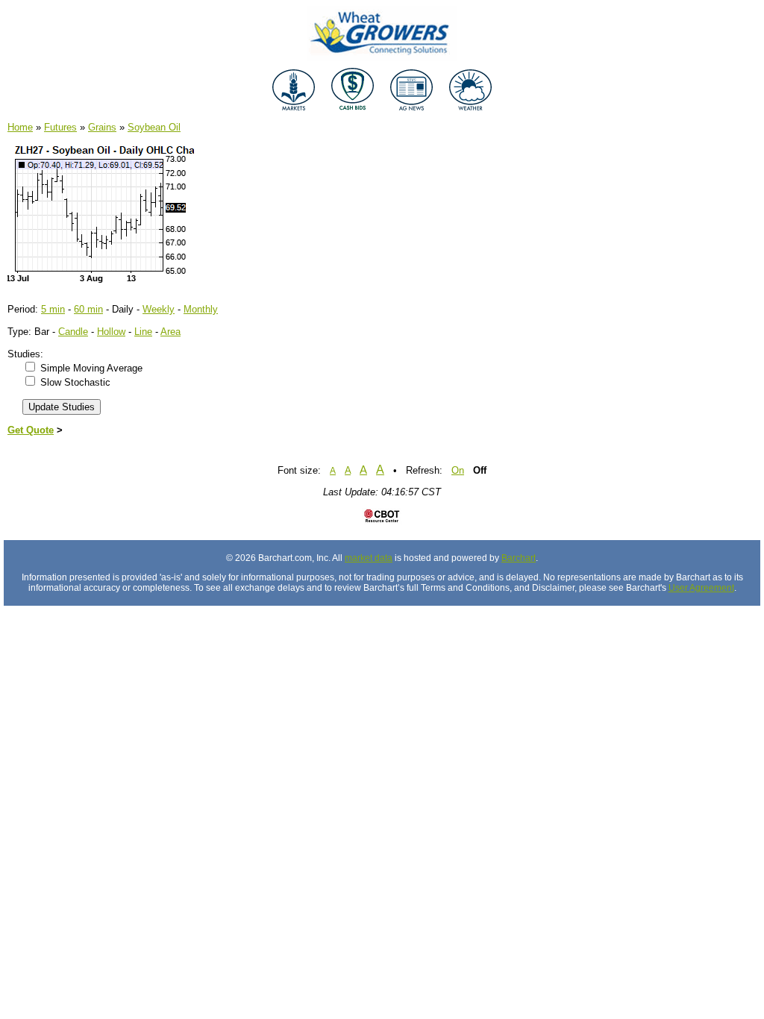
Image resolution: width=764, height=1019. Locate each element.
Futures (60, 127)
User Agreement (701, 588)
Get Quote (30, 430)
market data (368, 558)
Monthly (201, 309)
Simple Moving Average (91, 368)
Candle (73, 331)
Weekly (159, 309)
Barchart (518, 558)
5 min (53, 309)
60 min (88, 309)
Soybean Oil (154, 127)
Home (20, 127)
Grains (102, 127)
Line (143, 331)
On (457, 470)
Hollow (111, 331)
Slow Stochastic (75, 382)
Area (170, 331)
